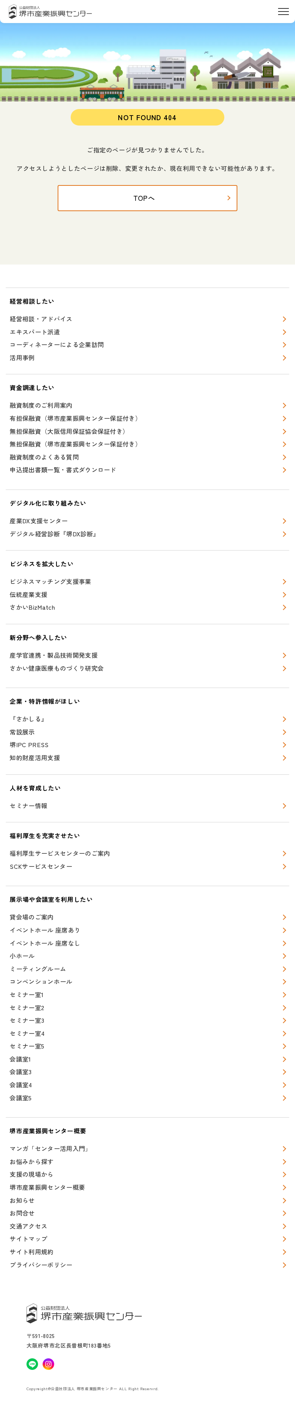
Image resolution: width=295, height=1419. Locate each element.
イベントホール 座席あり (45, 929)
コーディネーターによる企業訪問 (57, 344)
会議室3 (20, 1071)
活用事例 (22, 357)
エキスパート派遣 (35, 331)
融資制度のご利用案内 (41, 405)
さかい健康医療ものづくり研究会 (57, 668)
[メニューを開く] (283, 11)
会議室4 (21, 1084)
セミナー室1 (26, 994)
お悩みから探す (31, 1161)
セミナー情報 (28, 805)
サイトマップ (28, 1238)
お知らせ (22, 1200)
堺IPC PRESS (29, 744)
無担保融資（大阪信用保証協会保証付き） (69, 431)
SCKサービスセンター (41, 866)
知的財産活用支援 (35, 757)
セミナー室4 (27, 1033)
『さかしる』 (28, 718)
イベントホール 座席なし (45, 943)
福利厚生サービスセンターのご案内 (60, 853)
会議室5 (20, 1097)
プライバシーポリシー (41, 1264)
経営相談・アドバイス (41, 318)
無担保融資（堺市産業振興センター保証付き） (75, 443)
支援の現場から (31, 1174)
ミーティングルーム (38, 968)
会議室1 (20, 1058)
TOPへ (144, 198)
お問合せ (22, 1212)
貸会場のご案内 (31, 916)
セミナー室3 (27, 1020)
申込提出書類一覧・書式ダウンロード (63, 469)
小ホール (22, 955)
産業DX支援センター (39, 520)
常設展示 (22, 731)
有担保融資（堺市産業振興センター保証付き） (75, 418)
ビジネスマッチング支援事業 (50, 581)
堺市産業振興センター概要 (47, 1187)
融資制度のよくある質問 (44, 456)
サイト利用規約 (31, 1251)
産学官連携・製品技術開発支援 (53, 655)
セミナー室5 (27, 1045)
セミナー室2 (27, 1007)
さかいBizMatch (32, 607)
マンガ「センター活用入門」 (50, 1148)
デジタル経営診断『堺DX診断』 (54, 533)
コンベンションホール (41, 981)
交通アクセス (28, 1225)
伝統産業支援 (28, 594)
